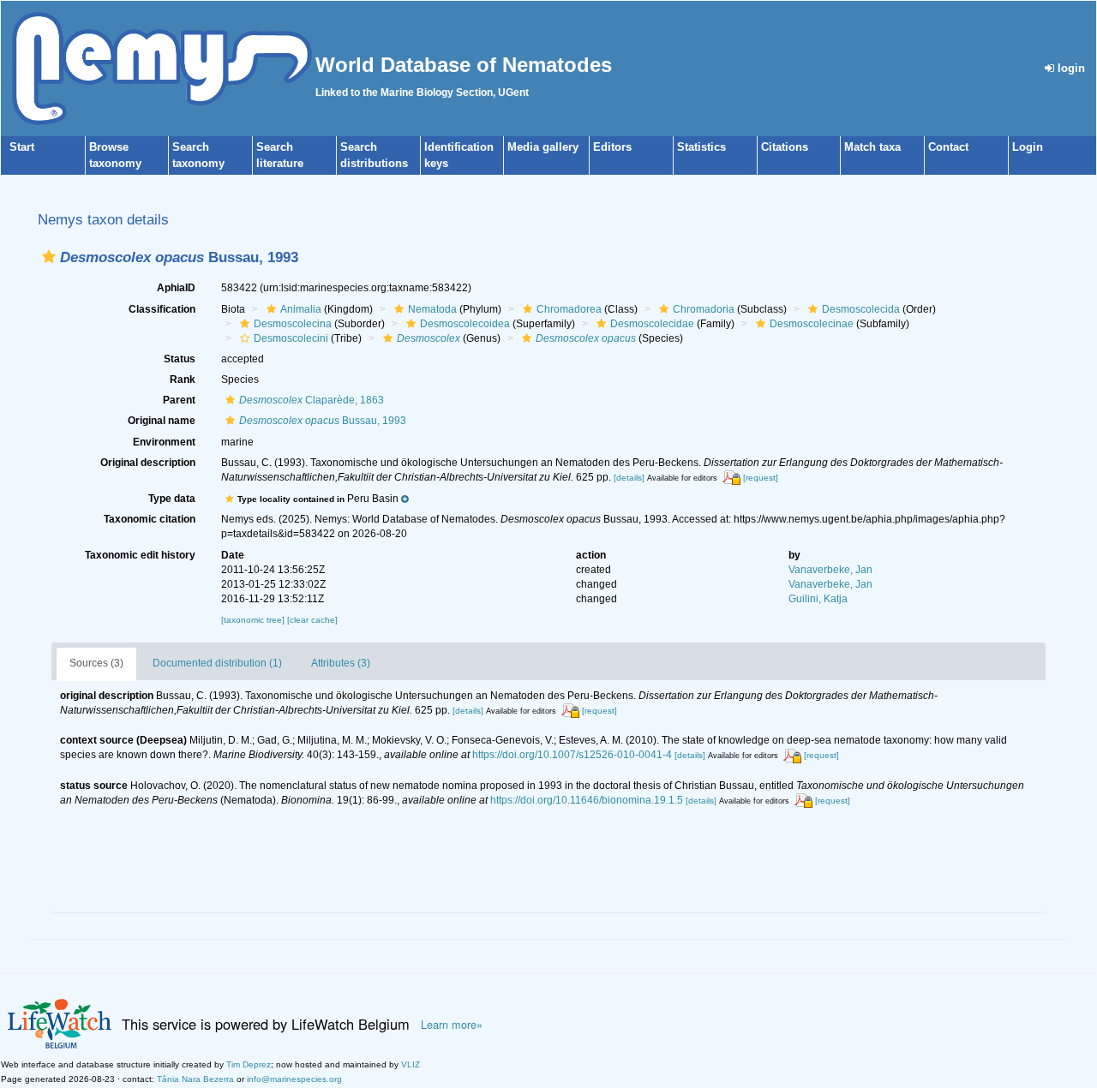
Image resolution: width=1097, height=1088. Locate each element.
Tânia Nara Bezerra (195, 1079)
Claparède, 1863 (311, 400)
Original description (147, 463)
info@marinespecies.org (294, 1079)
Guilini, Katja (818, 599)
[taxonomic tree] (254, 620)
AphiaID (176, 288)
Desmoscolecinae (812, 324)
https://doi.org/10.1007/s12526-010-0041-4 (572, 755)
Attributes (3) (340, 663)
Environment (164, 442)
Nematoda (432, 309)
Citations (784, 146)
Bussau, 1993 (322, 421)
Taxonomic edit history (140, 555)
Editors (612, 146)
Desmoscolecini (291, 338)
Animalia (300, 309)
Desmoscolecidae (652, 324)
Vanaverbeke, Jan (830, 570)
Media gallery (542, 146)
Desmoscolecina (293, 324)
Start (21, 146)
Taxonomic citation (149, 519)
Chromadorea (569, 309)
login (1069, 68)
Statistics (701, 146)
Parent (179, 400)
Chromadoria (703, 309)
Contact (948, 146)
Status (179, 359)
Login (1027, 146)
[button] (49, 256)
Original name (161, 421)
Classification (162, 309)
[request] (760, 477)
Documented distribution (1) (217, 663)
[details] (629, 477)
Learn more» (452, 1024)
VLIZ (410, 1064)
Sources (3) (96, 663)
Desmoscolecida (861, 309)
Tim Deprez (248, 1064)
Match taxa (872, 146)
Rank (182, 380)
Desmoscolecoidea (465, 324)
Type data (171, 499)
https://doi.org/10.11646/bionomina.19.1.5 (586, 800)
